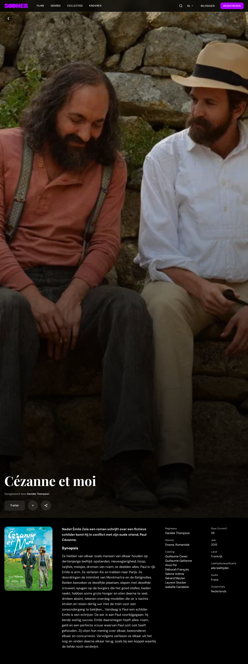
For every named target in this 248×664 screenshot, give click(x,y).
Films (40, 5)
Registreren (232, 5)
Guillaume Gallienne (178, 561)
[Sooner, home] (16, 6)
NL (188, 5)
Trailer (14, 505)
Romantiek (182, 545)
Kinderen (95, 5)
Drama (169, 545)
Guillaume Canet (176, 556)
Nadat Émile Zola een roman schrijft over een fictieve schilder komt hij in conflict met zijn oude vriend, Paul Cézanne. (104, 534)
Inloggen (208, 5)
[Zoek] (181, 6)
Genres (56, 5)
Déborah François (177, 569)
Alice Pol (171, 565)
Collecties (75, 5)
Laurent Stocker (175, 582)
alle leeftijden (220, 568)
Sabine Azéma (174, 574)
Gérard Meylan (175, 578)
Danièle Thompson (38, 493)
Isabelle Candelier (177, 587)
